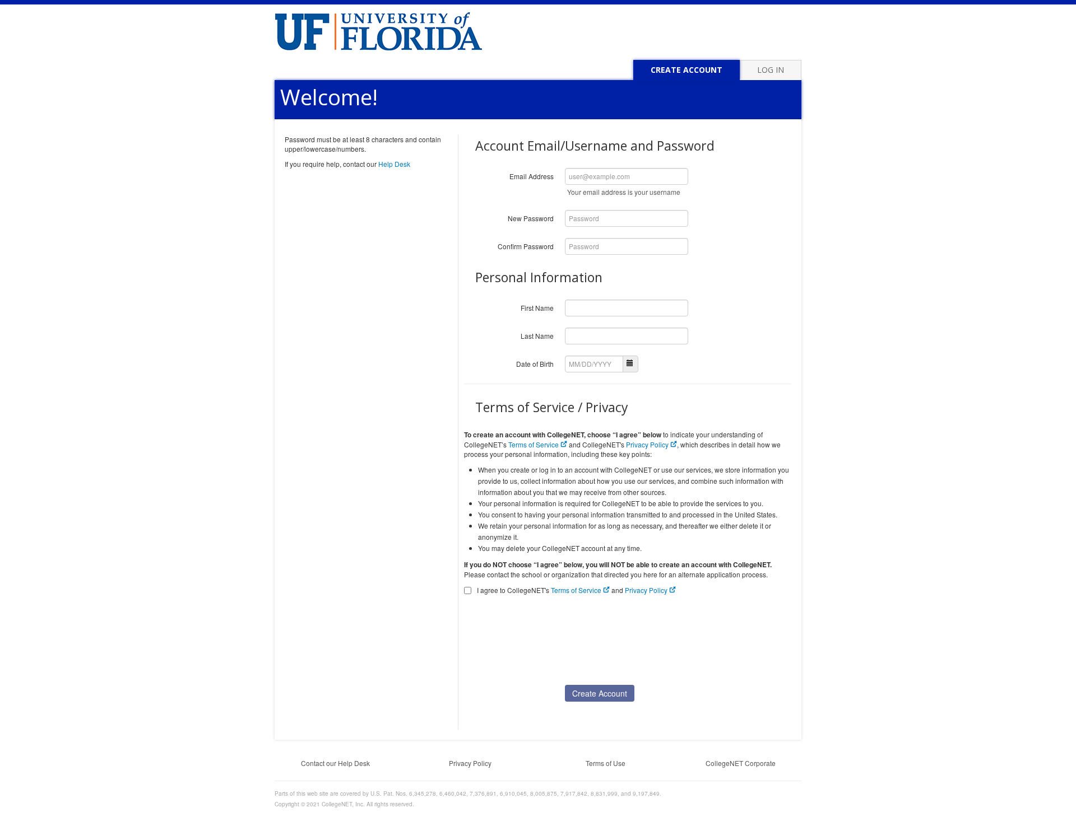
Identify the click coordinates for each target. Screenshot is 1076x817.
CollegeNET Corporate (741, 763)
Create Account (686, 69)
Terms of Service (534, 444)
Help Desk (394, 164)
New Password (531, 218)
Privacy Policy (648, 444)
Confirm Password (526, 246)
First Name (537, 307)
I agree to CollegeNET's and (572, 590)
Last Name (537, 335)
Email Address (531, 176)
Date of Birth (535, 363)
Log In (770, 69)
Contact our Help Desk (335, 763)
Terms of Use (605, 763)
